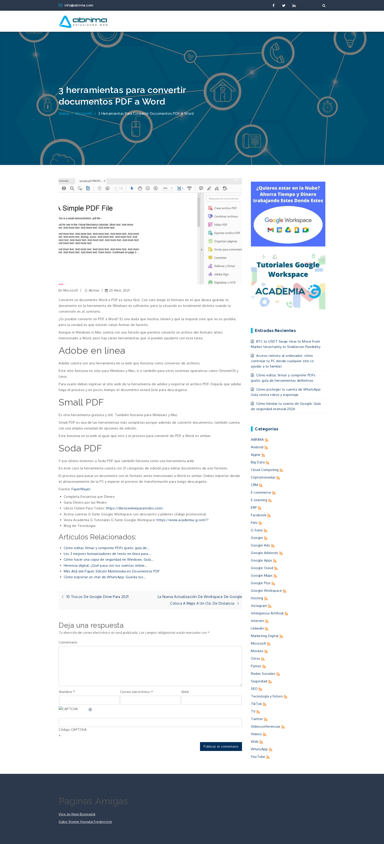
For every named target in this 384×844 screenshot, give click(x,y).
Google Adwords (264, 553)
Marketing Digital (265, 636)
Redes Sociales (263, 673)
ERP (254, 507)
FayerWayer (81, 489)
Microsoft (70, 290)
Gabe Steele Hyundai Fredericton (85, 822)
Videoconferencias (265, 726)
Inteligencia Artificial (267, 613)
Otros (255, 658)
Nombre (67, 692)
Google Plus (261, 583)
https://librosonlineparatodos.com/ (134, 508)
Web (185, 692)
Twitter (257, 719)
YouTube (258, 757)
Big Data (258, 462)
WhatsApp (259, 749)
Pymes (256, 666)
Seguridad (259, 681)
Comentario (68, 642)
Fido (254, 522)
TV (253, 711)
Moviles (257, 651)
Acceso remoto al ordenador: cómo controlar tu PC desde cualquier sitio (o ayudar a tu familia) (282, 360)
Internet (257, 621)
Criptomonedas (263, 477)
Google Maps (262, 575)
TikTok (256, 704)
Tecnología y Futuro (267, 696)
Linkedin (257, 628)
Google (257, 538)
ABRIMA (257, 439)
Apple (256, 455)
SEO (254, 689)
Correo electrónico (136, 692)
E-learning (259, 500)
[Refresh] (90, 709)
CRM (254, 485)
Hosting (257, 598)
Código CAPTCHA (73, 729)
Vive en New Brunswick (77, 814)
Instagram (259, 606)
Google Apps (261, 560)
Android (257, 447)
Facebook (258, 515)
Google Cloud (262, 568)
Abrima (94, 290)
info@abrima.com (78, 5)
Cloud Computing (265, 470)
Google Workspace (266, 590)
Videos (256, 734)
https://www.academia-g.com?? (182, 520)
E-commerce (261, 492)
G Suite (257, 530)
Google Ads (260, 545)
